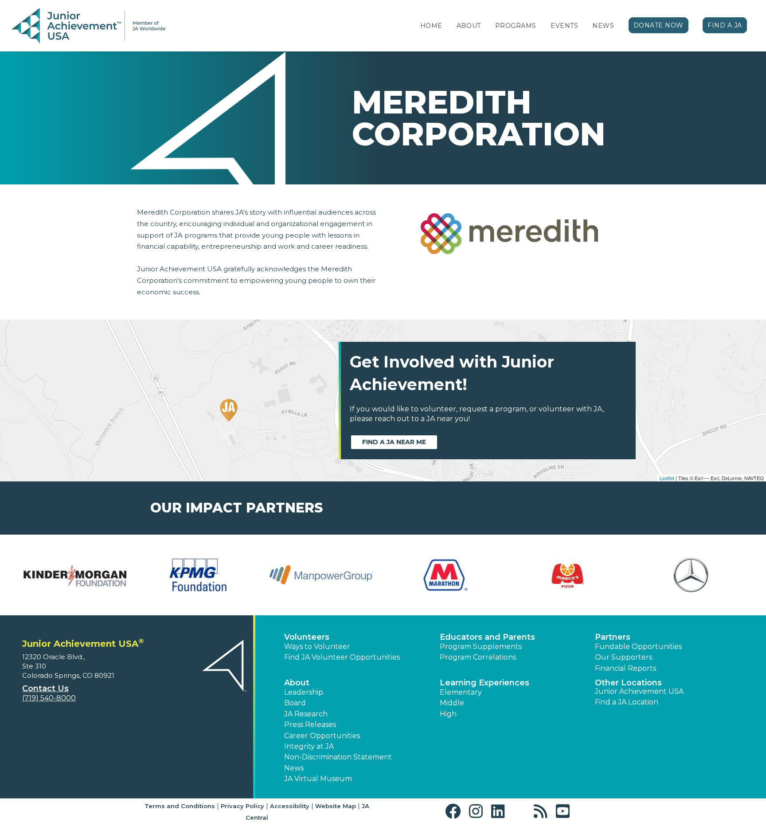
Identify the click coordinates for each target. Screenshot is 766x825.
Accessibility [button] (289, 805)
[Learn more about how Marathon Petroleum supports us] (445, 575)
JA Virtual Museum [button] (318, 778)
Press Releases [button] (310, 724)
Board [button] (295, 703)
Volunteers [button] (306, 637)
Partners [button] (612, 637)
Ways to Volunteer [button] (317, 646)
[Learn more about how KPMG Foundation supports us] (198, 575)
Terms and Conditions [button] (180, 805)
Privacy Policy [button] (242, 805)
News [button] (294, 768)
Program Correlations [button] (478, 657)
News (603, 26)
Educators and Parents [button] (487, 637)
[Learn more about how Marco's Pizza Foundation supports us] (568, 575)
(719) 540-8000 (49, 698)
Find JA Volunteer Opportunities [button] (342, 657)
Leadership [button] (303, 692)
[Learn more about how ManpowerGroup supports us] (321, 575)
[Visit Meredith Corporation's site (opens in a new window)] (509, 238)
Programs (515, 26)
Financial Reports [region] (625, 668)
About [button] (296, 683)
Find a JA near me (394, 442)
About (469, 26)
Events (564, 26)
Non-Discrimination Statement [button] (338, 757)
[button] (455, 811)
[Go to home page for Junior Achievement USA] (88, 26)
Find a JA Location (626, 702)
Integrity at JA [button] (309, 746)
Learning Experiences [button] (484, 683)
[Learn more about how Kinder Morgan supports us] (75, 575)
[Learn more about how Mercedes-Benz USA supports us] (691, 575)
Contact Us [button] (45, 688)
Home (431, 26)
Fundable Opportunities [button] (638, 646)
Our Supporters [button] (623, 657)
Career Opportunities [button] (322, 735)
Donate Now (658, 25)
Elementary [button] (461, 692)
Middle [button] (452, 703)
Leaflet (667, 477)
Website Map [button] (335, 805)
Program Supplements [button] (481, 646)
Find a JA (724, 25)
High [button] (448, 714)
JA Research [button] (306, 714)
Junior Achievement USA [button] (639, 691)
